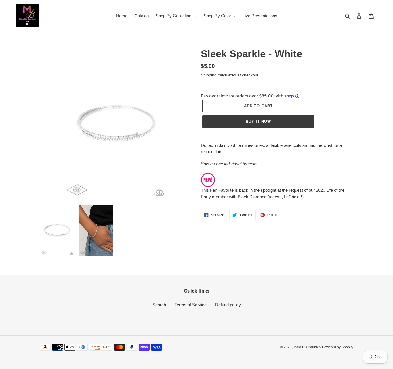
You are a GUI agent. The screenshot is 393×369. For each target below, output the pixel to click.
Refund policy (228, 304)
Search (159, 304)
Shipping (209, 75)
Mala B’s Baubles (307, 347)
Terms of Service (191, 304)
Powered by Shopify (337, 347)
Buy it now (258, 121)
